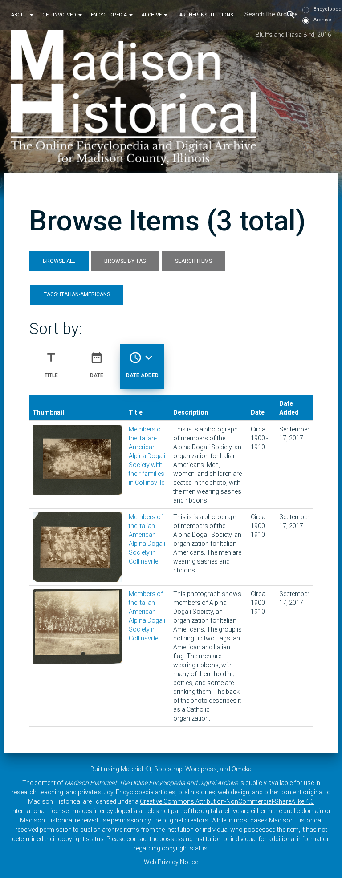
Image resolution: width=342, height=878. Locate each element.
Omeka (242, 769)
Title (51, 364)
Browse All (59, 261)
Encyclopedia (109, 15)
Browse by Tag (125, 261)
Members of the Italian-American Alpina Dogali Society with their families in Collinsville (147, 456)
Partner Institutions (204, 15)
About (20, 15)
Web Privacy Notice (171, 862)
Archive (152, 15)
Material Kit (136, 769)
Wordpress (201, 769)
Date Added (142, 364)
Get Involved (59, 15)
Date (96, 364)
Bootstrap (168, 769)
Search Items (193, 261)
